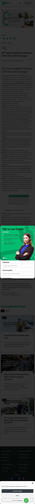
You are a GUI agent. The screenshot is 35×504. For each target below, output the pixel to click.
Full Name (6, 262)
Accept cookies (17, 491)
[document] (17, 252)
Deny (17, 495)
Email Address (7, 278)
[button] (32, 483)
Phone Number (7, 270)
